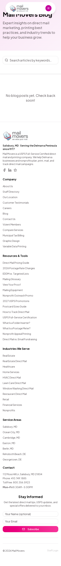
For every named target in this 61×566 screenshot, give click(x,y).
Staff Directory (11, 191)
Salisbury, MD (10, 426)
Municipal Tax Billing (13, 235)
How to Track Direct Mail (16, 311)
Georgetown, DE (12, 459)
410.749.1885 (18, 478)
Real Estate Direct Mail (15, 361)
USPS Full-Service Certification (20, 317)
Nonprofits (9, 410)
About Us (8, 186)
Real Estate (9, 355)
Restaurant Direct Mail (15, 393)
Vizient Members (12, 224)
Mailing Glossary (12, 279)
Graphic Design (11, 240)
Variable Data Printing (14, 246)
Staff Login (52, 550)
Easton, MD (9, 443)
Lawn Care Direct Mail (14, 382)
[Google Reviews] (15, 170)
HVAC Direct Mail (12, 377)
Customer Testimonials (16, 202)
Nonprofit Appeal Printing (17, 333)
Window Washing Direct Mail (18, 388)
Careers (7, 208)
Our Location (10, 197)
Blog (5, 213)
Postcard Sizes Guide (14, 306)
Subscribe (33, 529)
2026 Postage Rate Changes (19, 268)
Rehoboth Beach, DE (14, 453)
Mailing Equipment (13, 290)
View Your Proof (12, 284)
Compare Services (13, 229)
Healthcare (9, 366)
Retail (6, 399)
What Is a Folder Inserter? (16, 322)
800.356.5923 (21, 482)
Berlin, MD (8, 448)
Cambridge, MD (11, 437)
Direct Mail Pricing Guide (16, 262)
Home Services (11, 372)
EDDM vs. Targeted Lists (16, 273)
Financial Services (12, 404)
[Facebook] (4, 170)
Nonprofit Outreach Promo (18, 295)
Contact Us (9, 218)
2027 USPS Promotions (16, 300)
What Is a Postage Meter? (16, 328)
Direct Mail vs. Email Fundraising (20, 339)
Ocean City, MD (11, 432)
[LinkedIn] (10, 170)
